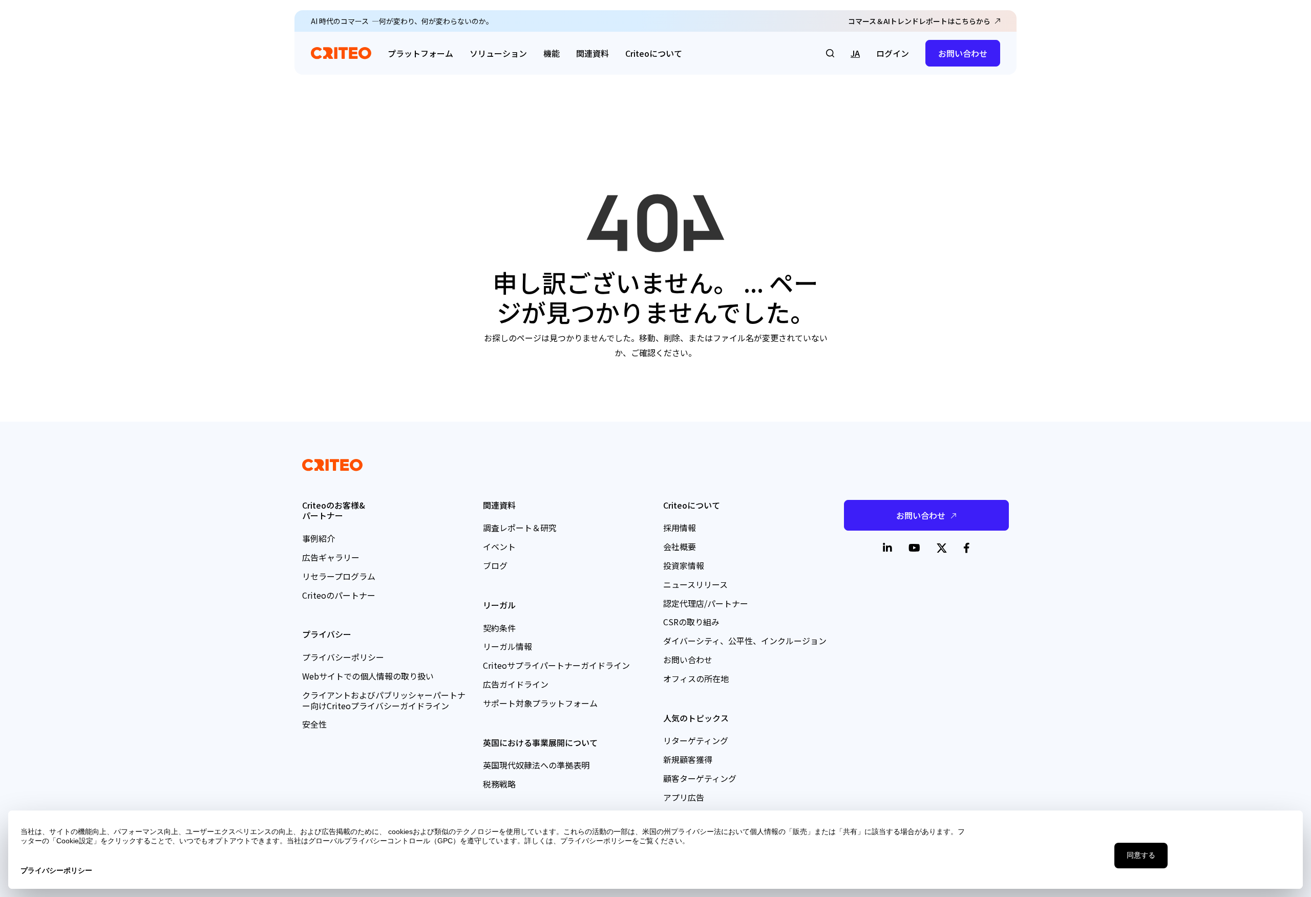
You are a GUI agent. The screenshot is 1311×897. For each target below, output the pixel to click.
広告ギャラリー (331, 557)
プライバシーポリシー (343, 657)
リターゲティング (695, 740)
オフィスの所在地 (696, 678)
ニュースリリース (695, 584)
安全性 (314, 724)
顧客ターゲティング (699, 778)
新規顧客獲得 (687, 759)
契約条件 (499, 628)
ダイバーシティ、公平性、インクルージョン (745, 641)
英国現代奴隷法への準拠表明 (536, 765)
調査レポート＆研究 (520, 527)
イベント (499, 546)
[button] (830, 53)
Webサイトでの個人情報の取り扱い (368, 676)
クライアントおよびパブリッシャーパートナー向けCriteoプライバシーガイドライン (384, 700)
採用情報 (679, 527)
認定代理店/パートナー (705, 603)
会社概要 (679, 546)
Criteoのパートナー (338, 595)
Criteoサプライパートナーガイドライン (556, 665)
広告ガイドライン (515, 684)
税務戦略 (499, 784)
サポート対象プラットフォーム (540, 703)
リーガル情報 (507, 646)
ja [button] (855, 53)
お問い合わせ (962, 53)
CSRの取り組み (691, 622)
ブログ (495, 565)
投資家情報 (683, 565)
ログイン (892, 53)
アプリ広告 (683, 797)
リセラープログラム (338, 576)
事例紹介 (318, 538)
